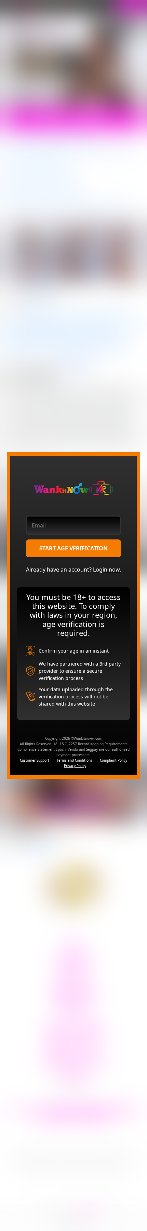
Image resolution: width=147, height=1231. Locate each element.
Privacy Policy (75, 765)
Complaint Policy (113, 760)
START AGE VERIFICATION (73, 548)
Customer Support (34, 760)
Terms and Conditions (74, 760)
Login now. (107, 569)
